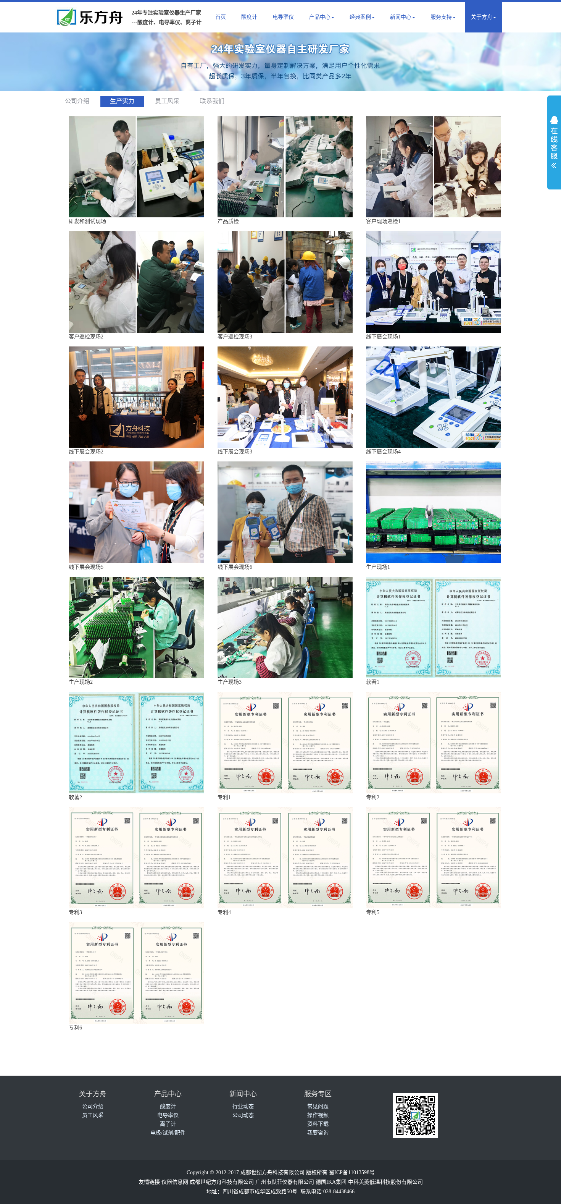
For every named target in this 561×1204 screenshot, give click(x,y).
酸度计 (249, 17)
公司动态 (243, 1115)
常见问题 (318, 1106)
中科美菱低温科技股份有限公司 (385, 1182)
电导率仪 (283, 17)
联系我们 (212, 101)
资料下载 (318, 1124)
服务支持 (441, 17)
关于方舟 (481, 17)
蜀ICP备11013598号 (352, 1172)
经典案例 (360, 17)
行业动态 (243, 1106)
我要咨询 (318, 1133)
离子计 (168, 1124)
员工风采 (167, 101)
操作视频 (318, 1115)
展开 (554, 139)
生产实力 (122, 101)
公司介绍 (77, 101)
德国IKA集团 (331, 1182)
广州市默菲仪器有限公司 (284, 1182)
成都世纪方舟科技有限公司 (222, 1182)
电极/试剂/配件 (167, 1133)
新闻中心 (400, 17)
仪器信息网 (174, 1182)
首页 (220, 17)
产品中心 (319, 17)
